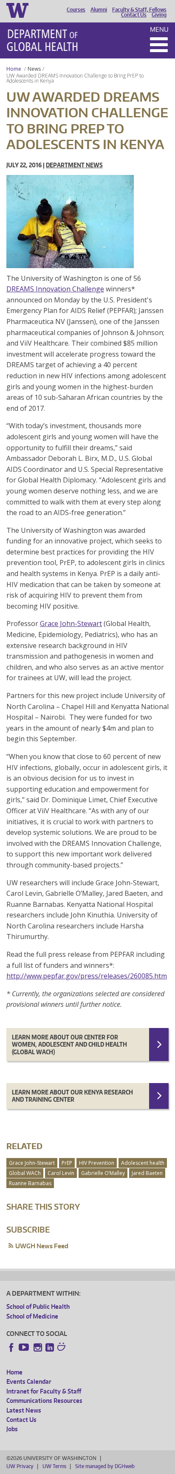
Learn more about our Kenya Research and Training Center (72, 1096)
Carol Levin (61, 1173)
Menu (159, 29)
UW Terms (54, 1466)
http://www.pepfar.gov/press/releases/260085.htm (86, 976)
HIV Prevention (96, 1162)
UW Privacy (20, 1466)
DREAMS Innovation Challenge (55, 289)
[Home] (42, 40)
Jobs (12, 1428)
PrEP (67, 1162)
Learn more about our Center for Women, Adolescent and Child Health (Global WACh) (69, 1044)
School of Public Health (38, 1306)
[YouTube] (24, 1347)
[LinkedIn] (50, 1347)
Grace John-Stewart (71, 623)
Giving (159, 14)
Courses (76, 9)
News (34, 68)
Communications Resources (44, 1400)
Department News (74, 165)
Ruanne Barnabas (30, 1183)
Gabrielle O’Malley (103, 1173)
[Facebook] (11, 1347)
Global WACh (25, 1173)
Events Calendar (28, 1381)
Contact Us (134, 14)
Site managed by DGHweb (105, 1466)
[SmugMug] (62, 1348)
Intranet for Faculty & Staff (43, 1391)
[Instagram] (38, 1347)
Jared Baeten (147, 1173)
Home (13, 68)
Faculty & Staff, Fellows (139, 9)
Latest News (23, 1410)
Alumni (98, 9)
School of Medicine (32, 1316)
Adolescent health (142, 1162)
